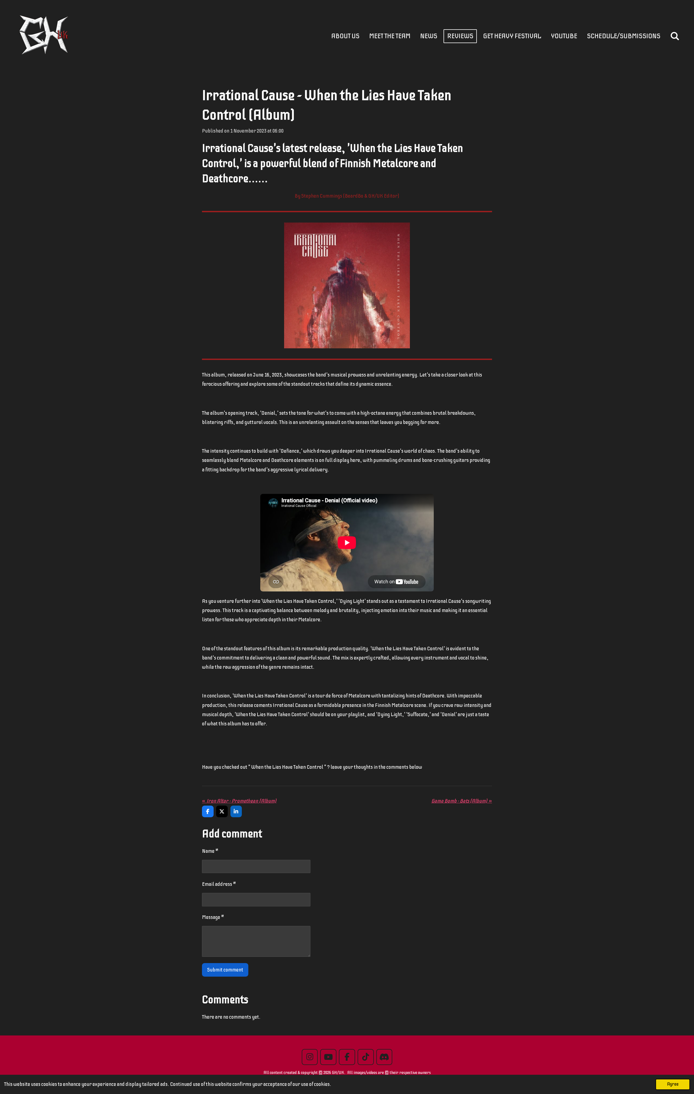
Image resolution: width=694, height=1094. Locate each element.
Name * (210, 851)
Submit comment (225, 970)
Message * (213, 917)
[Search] (675, 36)
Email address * (219, 884)
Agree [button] (673, 1084)
